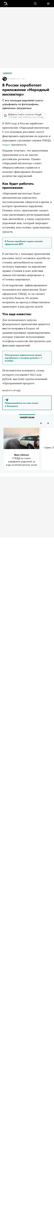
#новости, (7, 390)
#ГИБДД (16, 390)
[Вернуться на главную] (6, 3)
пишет (6, 144)
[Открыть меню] (48, 3)
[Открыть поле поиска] (35, 3)
